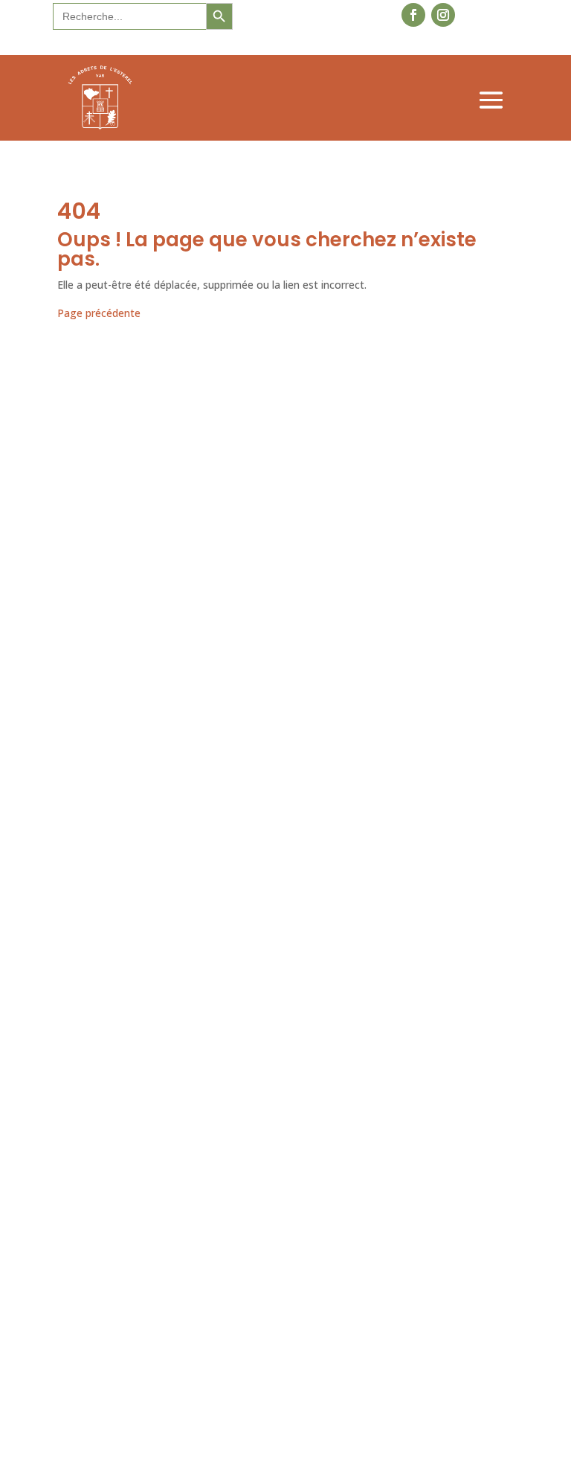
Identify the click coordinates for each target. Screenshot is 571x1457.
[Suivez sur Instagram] (443, 15)
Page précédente (99, 313)
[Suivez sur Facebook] (413, 15)
